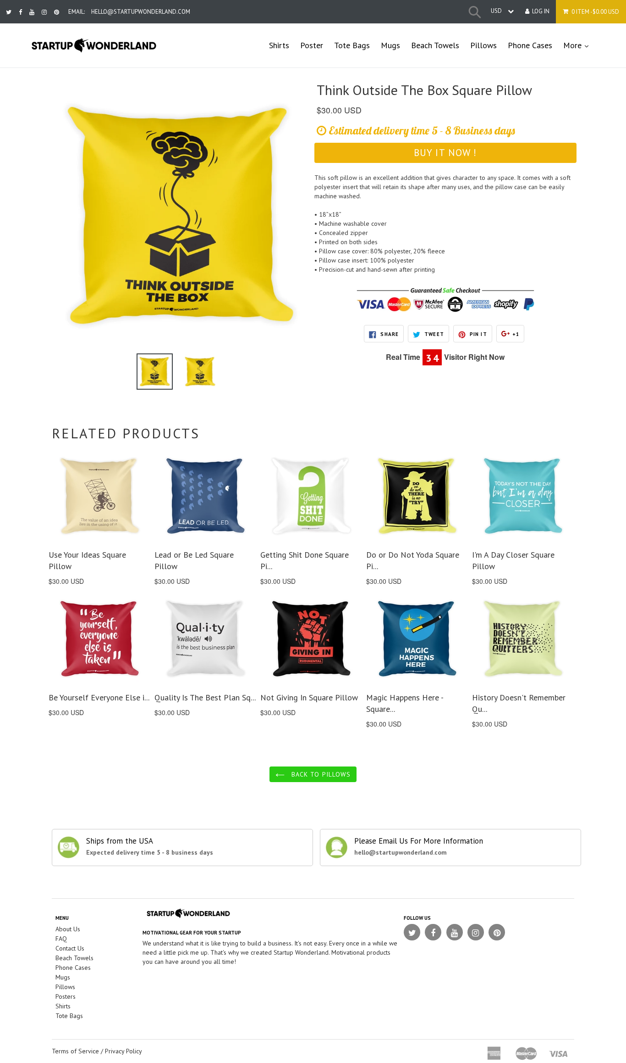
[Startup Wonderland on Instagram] (44, 12)
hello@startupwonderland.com (140, 12)
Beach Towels (435, 45)
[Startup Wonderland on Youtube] (32, 12)
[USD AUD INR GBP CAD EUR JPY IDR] (500, 11)
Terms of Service (75, 1051)
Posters (65, 996)
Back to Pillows (320, 774)
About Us (67, 929)
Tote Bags (352, 45)
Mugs (390, 45)
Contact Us (69, 948)
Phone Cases (530, 45)
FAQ (61, 938)
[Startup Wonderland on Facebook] (20, 12)
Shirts (279, 45)
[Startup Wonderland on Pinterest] (56, 12)
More (578, 44)
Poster (311, 45)
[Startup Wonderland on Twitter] (8, 12)
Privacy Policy (123, 1051)
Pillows (483, 45)
